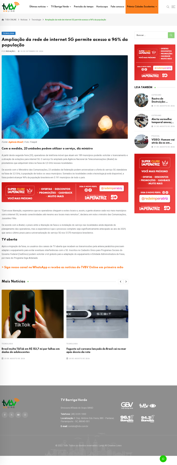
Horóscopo (102, 7)
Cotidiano (156, 95)
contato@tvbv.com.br (78, 426)
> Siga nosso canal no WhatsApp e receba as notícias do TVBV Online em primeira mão (62, 267)
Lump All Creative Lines (110, 445)
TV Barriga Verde (60, 7)
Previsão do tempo (83, 7)
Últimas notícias (37, 7)
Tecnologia (7, 344)
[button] (120, 281)
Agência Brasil (15, 142)
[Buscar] (168, 6)
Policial (156, 136)
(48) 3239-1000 (78, 414)
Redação (10, 51)
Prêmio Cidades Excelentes (141, 7)
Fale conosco (117, 7)
